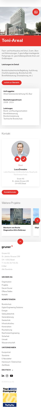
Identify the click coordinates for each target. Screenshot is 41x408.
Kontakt (5, 295)
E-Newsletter (7, 359)
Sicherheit (5, 336)
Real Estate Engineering (10, 333)
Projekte (5, 285)
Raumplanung (7, 330)
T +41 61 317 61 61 (10, 263)
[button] (20, 370)
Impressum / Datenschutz (11, 362)
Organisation (6, 282)
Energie (4, 311)
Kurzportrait (6, 352)
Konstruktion (6, 327)
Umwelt (4, 339)
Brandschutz (6, 304)
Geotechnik (6, 320)
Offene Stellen (7, 291)
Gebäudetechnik (8, 314)
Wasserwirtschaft (8, 343)
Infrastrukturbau (8, 323)
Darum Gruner (7, 288)
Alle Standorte (7, 269)
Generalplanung (8, 317)
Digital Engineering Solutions (12, 307)
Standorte (5, 355)
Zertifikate (5, 365)
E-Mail (4, 266)
